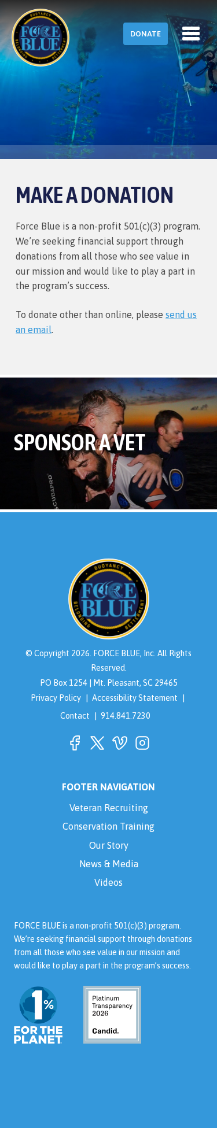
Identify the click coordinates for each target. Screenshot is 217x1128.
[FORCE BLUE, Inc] (40, 37)
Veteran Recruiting (108, 807)
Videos (108, 882)
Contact (75, 715)
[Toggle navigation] (191, 33)
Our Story (108, 845)
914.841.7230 (125, 715)
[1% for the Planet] (38, 1037)
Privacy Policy (56, 697)
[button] (74, 743)
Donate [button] (145, 33)
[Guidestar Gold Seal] (105, 1037)
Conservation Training (108, 826)
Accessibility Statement (135, 697)
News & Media (108, 864)
